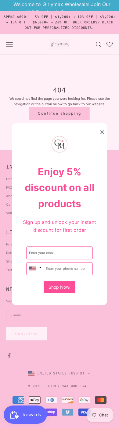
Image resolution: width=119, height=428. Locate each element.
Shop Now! (59, 287)
